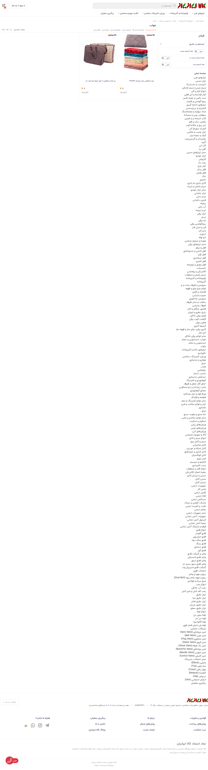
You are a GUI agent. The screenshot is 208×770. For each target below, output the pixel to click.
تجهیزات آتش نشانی (196, 516)
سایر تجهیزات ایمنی (196, 513)
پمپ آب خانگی (198, 588)
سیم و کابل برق (198, 441)
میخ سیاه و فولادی (197, 581)
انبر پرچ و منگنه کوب (196, 125)
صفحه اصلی (200, 21)
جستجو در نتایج (196, 44)
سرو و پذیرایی (199, 295)
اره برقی (202, 220)
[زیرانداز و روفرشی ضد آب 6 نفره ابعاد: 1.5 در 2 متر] (98, 52)
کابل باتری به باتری (196, 183)
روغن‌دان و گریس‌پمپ (195, 139)
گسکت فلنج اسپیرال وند (194, 567)
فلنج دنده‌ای (200, 547)
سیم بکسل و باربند (196, 186)
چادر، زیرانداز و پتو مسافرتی (192, 387)
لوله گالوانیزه (199, 622)
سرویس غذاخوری (197, 299)
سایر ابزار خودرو (198, 190)
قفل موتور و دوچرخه (196, 265)
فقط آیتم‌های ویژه (198, 64)
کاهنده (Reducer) (197, 673)
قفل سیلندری (199, 258)
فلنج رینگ (201, 544)
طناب (203, 367)
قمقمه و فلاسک (198, 397)
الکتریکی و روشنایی (196, 271)
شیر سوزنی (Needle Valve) (192, 652)
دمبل (203, 363)
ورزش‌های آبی (199, 431)
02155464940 (139, 705)
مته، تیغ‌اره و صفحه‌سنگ (194, 112)
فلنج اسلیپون (199, 537)
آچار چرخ (202, 166)
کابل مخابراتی (199, 445)
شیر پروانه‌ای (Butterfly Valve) (191, 649)
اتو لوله (202, 237)
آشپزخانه (201, 282)
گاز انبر (202, 146)
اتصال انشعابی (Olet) (195, 680)
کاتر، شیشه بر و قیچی (195, 118)
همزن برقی (201, 322)
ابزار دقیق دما (199, 598)
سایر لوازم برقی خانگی (195, 336)
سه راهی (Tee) (198, 666)
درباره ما (151, 718)
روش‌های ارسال (147, 724)
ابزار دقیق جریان (198, 605)
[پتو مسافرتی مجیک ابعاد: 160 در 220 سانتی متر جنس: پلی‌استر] (137, 52)
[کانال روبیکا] (26, 725)
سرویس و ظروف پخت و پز (193, 285)
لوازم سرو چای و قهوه (196, 288)
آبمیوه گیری (200, 326)
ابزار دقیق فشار (198, 601)
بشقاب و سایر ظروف (196, 302)
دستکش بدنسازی (197, 377)
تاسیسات (201, 268)
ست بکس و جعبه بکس (194, 98)
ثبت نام (15, 5)
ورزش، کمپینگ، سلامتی (154, 13)
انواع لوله (201, 612)
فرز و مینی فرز (199, 227)
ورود (20, 5)
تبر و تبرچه (201, 210)
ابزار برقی (201, 214)
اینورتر (203, 234)
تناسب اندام (200, 373)
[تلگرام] (47, 725)
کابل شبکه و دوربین (196, 448)
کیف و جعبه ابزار (198, 135)
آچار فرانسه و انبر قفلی (195, 95)
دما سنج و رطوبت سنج (195, 414)
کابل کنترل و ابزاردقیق (195, 452)
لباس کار (202, 489)
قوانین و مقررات (198, 718)
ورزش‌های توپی (198, 428)
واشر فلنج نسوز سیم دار (194, 564)
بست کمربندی (199, 465)
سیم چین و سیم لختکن (194, 88)
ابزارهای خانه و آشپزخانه (194, 350)
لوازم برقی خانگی (198, 316)
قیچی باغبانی (199, 200)
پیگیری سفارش (107, 13)
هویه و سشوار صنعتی (195, 241)
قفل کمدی (201, 261)
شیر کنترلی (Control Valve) (193, 656)
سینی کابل (200, 479)
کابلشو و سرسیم (198, 462)
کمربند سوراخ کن (197, 129)
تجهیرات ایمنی (198, 486)
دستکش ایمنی (198, 499)
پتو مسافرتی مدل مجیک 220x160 (141, 80)
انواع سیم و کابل (197, 438)
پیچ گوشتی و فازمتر (196, 101)
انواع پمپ (201, 584)
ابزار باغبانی (200, 193)
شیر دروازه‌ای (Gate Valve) (193, 632)
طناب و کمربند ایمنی (196, 506)
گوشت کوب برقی (197, 319)
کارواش (202, 159)
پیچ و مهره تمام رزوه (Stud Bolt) (190, 578)
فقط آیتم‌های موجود (186, 51)
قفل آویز (202, 254)
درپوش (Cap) (199, 676)
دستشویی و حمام (197, 343)
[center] (175, 5)
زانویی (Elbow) (198, 663)
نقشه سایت (149, 730)
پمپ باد (202, 163)
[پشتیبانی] (33, 725)
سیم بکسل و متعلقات (195, 275)
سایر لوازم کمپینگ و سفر (194, 401)
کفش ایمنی (200, 492)
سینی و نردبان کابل (196, 475)
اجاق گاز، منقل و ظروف (195, 384)
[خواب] (148, 700)
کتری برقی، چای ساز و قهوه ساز (191, 329)
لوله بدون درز (199, 615)
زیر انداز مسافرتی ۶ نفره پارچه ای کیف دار (101, 80)
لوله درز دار (200, 618)
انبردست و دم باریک (196, 84)
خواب (154, 21)
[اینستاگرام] (40, 725)
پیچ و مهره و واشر (197, 574)
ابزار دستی (201, 81)
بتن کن (202, 231)
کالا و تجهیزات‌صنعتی (129, 13)
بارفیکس (201, 370)
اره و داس (201, 197)
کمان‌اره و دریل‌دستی (196, 108)
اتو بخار (202, 333)
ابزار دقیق (201, 595)
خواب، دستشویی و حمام (167, 21)
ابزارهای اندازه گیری (196, 105)
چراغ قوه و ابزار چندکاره (195, 394)
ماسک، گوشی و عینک (195, 503)
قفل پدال (201, 169)
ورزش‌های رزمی (198, 424)
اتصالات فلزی (199, 571)
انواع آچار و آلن (198, 91)
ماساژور (202, 407)
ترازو (204, 411)
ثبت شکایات (199, 730)
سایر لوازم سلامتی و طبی (194, 418)
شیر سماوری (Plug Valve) (193, 639)
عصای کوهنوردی (198, 390)
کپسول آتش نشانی (196, 520)
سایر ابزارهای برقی (197, 244)
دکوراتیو (202, 353)
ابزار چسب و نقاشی (196, 132)
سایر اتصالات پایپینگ (195, 659)
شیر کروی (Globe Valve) (194, 642)
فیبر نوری (201, 458)
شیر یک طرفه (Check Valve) (192, 646)
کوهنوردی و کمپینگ (196, 380)
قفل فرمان (201, 173)
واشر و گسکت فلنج (197, 554)
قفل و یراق (201, 248)
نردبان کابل (200, 482)
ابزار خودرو (201, 156)
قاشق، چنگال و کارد (196, 309)
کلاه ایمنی (201, 496)
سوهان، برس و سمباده (195, 115)
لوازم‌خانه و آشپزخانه (179, 13)
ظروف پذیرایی (199, 305)
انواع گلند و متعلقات (196, 469)
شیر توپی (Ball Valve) (195, 635)
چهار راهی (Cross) (197, 669)
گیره (204, 142)
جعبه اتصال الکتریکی (196, 472)
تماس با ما (100, 724)
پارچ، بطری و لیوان (197, 312)
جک (204, 176)
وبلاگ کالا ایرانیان (97, 730)
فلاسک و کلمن (199, 292)
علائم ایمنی (200, 509)
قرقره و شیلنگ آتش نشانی (193, 526)
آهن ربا (202, 149)
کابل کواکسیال (199, 455)
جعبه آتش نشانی (197, 523)
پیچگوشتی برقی (198, 224)
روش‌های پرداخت (197, 724)
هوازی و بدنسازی (197, 360)
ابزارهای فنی (199, 13)
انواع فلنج (201, 530)
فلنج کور (202, 550)
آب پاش (202, 207)
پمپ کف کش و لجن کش (194, 591)
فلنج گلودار (200, 533)
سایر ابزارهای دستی (196, 152)
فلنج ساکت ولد (199, 540)
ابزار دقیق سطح (198, 608)
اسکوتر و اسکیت (198, 421)
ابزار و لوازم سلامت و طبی (193, 404)
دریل (203, 217)
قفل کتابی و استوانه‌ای (194, 251)
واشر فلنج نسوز (198, 561)
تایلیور (203, 180)
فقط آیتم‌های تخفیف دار (196, 58)
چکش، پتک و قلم (197, 122)
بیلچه (203, 203)
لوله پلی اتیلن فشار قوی (194, 625)
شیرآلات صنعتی (198, 629)
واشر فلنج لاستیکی (197, 557)
